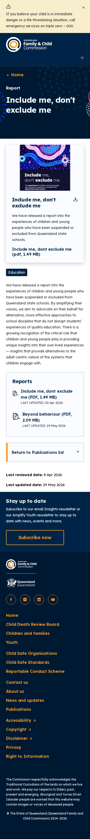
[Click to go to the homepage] (29, 44)
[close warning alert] (83, 7)
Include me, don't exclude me (34, 202)
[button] (35, 537)
